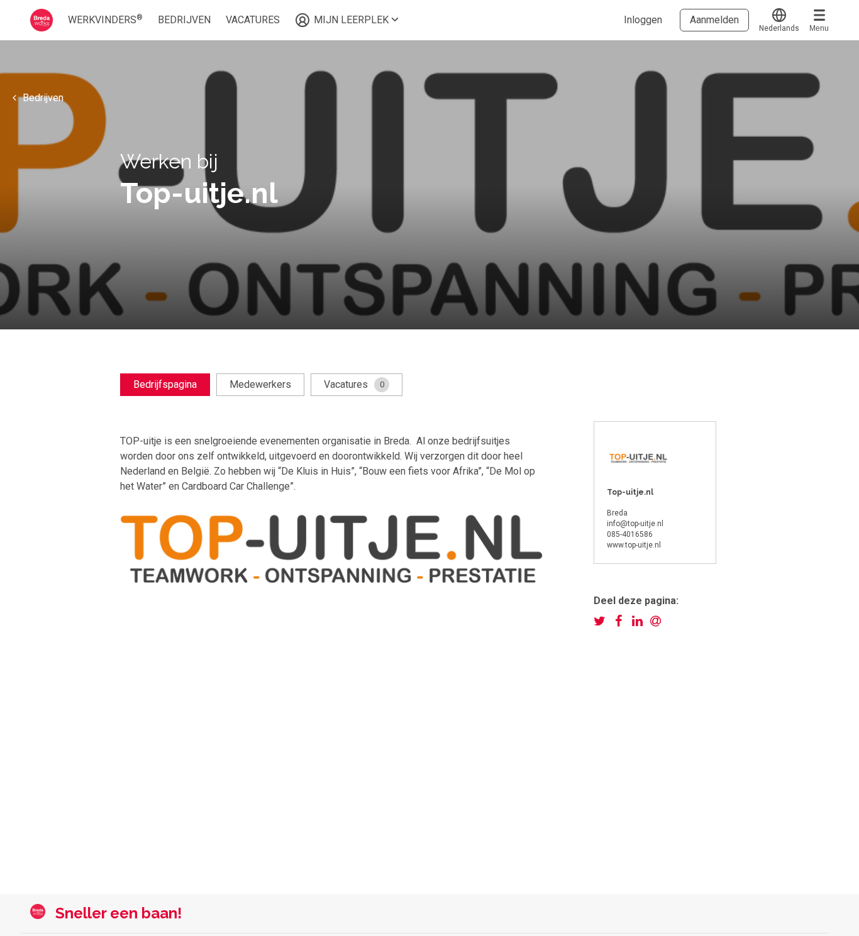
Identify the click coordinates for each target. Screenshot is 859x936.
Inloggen (643, 20)
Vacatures (354, 384)
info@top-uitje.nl (635, 523)
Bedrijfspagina (165, 384)
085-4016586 (630, 534)
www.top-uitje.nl (634, 545)
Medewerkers (260, 384)
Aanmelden (714, 20)
